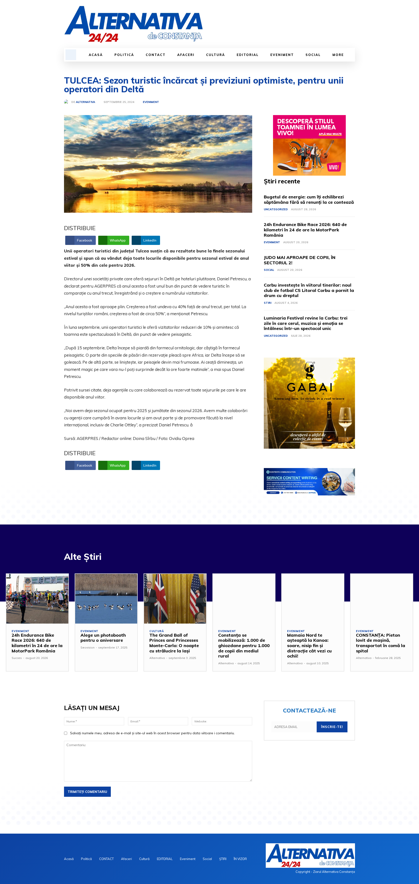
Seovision (88, 647)
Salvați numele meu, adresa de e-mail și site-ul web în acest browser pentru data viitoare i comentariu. (152, 733)
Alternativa (85, 102)
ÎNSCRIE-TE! (332, 727)
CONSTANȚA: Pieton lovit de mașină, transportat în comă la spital (380, 643)
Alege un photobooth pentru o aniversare (103, 637)
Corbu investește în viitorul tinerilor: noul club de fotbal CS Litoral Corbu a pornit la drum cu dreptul (309, 290)
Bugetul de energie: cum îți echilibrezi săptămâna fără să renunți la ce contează (309, 199)
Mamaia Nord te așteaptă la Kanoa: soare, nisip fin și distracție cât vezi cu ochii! (309, 645)
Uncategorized (276, 209)
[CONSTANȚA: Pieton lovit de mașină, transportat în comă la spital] (382, 599)
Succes (17, 658)
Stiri (267, 303)
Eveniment (151, 102)
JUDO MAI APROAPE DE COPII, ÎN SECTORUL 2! (299, 260)
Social (269, 270)
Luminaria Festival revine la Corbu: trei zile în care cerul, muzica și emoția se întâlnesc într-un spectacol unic (305, 323)
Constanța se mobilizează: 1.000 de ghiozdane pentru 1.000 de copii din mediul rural (244, 645)
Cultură (156, 631)
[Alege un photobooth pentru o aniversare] (106, 599)
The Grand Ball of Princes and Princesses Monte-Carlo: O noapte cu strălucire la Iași (174, 643)
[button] (70, 54)
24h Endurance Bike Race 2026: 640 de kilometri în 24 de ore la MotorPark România (305, 230)
